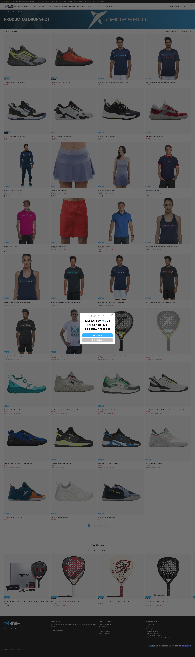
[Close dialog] (112, 314)
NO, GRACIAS (97, 340)
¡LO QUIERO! (97, 335)
